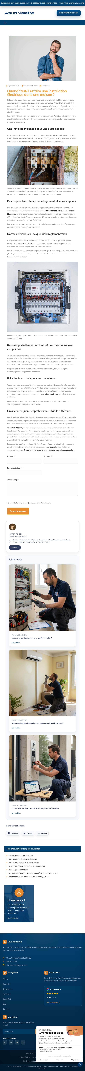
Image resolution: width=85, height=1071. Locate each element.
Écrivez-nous (13, 918)
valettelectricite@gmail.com (16, 965)
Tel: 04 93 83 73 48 (16, 905)
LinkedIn (44, 833)
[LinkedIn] (17, 1042)
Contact (6, 1009)
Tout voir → (15, 547)
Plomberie (7, 994)
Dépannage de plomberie (18, 870)
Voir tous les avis (52, 1002)
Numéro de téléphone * (15, 468)
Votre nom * (11, 456)
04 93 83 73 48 (11, 961)
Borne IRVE (7, 999)
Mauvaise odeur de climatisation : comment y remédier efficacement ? (37, 723)
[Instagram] (11, 1042)
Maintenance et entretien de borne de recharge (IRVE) (29, 877)
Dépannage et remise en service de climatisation (27, 866)
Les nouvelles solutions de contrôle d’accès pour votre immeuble (35, 808)
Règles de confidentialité (42, 1066)
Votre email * (48, 456)
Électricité (6, 984)
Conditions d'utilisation (63, 1066)
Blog (4, 1004)
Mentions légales (24, 1057)
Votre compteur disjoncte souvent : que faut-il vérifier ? (32, 638)
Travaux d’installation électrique (21, 855)
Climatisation (8, 989)
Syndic (5, 979)
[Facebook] (5, 1042)
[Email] (23, 1042)
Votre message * (13, 480)
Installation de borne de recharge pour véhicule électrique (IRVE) (33, 873)
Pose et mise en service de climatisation (24, 862)
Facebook (14, 833)
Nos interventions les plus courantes (23, 848)
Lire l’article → (16, 643)
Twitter (29, 833)
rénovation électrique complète (53, 394)
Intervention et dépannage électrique (23, 859)
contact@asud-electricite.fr (18, 908)
